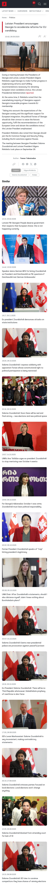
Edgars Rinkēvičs (30, 170)
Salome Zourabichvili (19, 175)
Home (4, 17)
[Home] (4, 4)
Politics (16, 170)
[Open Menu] (45, 4)
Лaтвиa (34, 175)
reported (30, 93)
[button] (9, 11)
